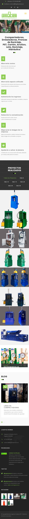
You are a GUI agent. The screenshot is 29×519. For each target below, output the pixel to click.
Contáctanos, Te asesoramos (10, 29)
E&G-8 (22, 178)
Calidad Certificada (14, 453)
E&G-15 (14, 182)
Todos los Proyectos (10, 178)
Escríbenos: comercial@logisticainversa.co (14, 4)
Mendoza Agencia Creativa (13, 514)
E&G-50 (18, 185)
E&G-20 (22, 182)
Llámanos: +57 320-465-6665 (14, 1)
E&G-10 (6, 182)
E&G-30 (10, 185)
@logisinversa (7, 473)
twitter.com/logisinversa (13, 485)
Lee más (2, 29)
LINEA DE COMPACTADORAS (11, 407)
